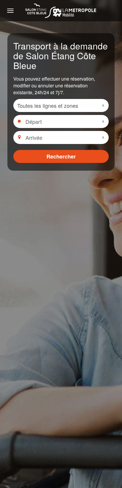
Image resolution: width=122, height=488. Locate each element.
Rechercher (61, 156)
